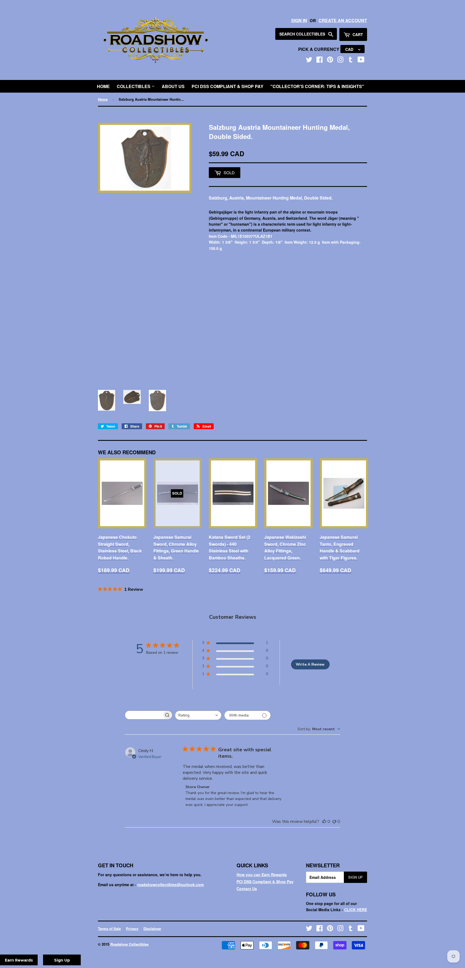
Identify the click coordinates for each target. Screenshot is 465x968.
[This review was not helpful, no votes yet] (334, 821)
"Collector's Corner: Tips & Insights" (317, 86)
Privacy (132, 928)
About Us (173, 86)
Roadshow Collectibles (129, 944)
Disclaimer (152, 928)
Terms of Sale (109, 928)
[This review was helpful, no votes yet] (324, 821)
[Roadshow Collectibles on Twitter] (309, 60)
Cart (357, 34)
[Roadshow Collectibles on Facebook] (319, 60)
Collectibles (134, 86)
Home (103, 86)
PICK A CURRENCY (319, 49)
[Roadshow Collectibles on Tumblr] (350, 60)
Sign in (299, 20)
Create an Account (343, 20)
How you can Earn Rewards (262, 874)
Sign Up (355, 877)
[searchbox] (143, 715)
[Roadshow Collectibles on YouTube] (361, 60)
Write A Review (310, 664)
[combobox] (198, 715)
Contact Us (247, 888)
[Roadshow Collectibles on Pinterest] (330, 60)
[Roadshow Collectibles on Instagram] (340, 60)
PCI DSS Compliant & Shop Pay (227, 86)
